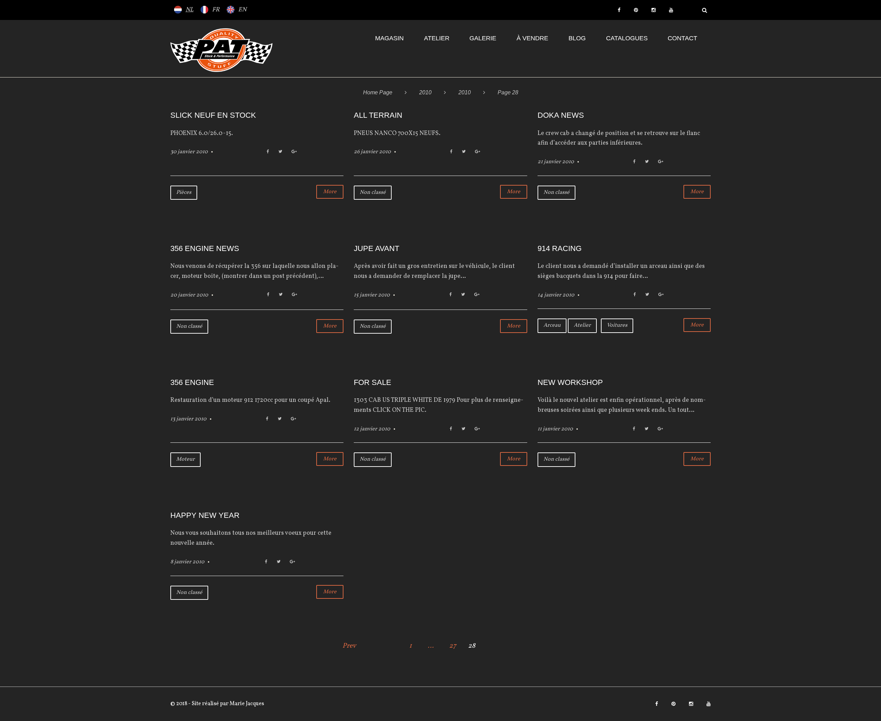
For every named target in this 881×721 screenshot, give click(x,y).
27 (452, 646)
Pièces (183, 192)
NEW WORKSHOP (570, 382)
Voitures (617, 325)
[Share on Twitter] (280, 152)
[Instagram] (653, 10)
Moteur (185, 459)
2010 (425, 92)
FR (216, 10)
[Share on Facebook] (268, 152)
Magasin (389, 38)
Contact (682, 38)
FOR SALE (372, 382)
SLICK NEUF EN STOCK (213, 115)
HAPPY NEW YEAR (205, 515)
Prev (349, 646)
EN (242, 10)
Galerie (482, 38)
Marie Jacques (246, 704)
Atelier (436, 38)
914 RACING (560, 248)
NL (189, 10)
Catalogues (627, 38)
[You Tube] (671, 10)
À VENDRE (532, 38)
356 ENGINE (192, 382)
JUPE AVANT (376, 248)
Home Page (377, 92)
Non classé (373, 192)
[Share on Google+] (294, 152)
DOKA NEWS (561, 115)
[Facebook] (619, 10)
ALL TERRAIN (378, 115)
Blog (577, 38)
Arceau (552, 325)
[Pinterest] (636, 10)
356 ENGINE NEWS (204, 248)
